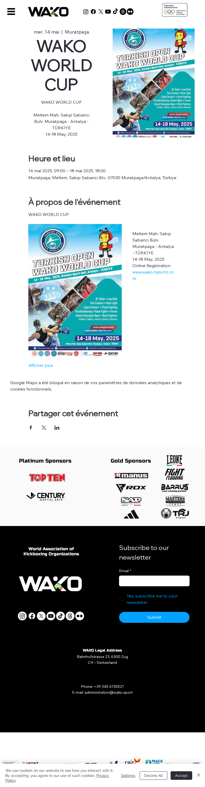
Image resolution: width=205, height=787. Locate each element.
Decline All (153, 775)
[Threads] (123, 11)
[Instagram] (85, 11)
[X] (100, 11)
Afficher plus (40, 365)
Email (125, 570)
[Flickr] (130, 11)
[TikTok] (115, 11)
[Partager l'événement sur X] (43, 427)
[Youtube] (108, 11)
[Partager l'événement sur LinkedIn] (57, 427)
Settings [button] (128, 775)
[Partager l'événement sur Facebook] (30, 427)
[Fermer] (198, 775)
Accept (181, 775)
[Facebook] (93, 11)
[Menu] (11, 11)
